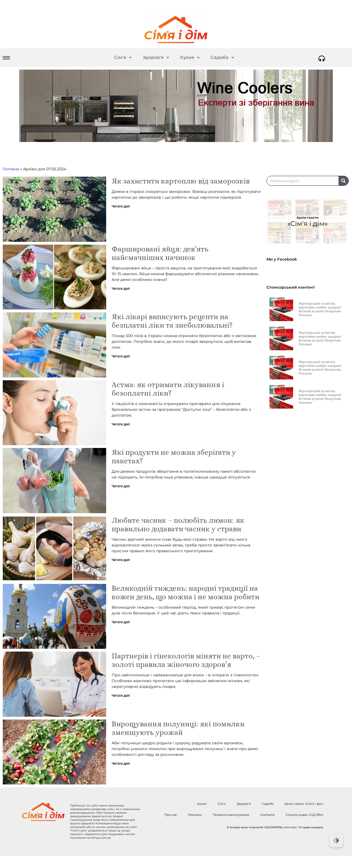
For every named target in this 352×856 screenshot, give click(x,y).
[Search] (343, 180)
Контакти (267, 815)
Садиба (220, 57)
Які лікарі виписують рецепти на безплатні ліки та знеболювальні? (172, 320)
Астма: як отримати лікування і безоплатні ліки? (168, 388)
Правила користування (231, 815)
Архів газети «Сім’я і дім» (303, 804)
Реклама (195, 815)
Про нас (170, 815)
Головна (11, 169)
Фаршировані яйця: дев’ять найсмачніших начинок (160, 253)
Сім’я (120, 57)
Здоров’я (153, 57)
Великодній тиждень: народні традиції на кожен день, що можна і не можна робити (185, 592)
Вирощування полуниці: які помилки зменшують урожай (178, 728)
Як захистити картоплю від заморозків (181, 181)
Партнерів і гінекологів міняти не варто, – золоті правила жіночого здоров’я (186, 660)
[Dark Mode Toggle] (336, 840)
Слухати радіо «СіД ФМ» (304, 815)
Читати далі (121, 206)
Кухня (187, 57)
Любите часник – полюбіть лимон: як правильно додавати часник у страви (178, 524)
